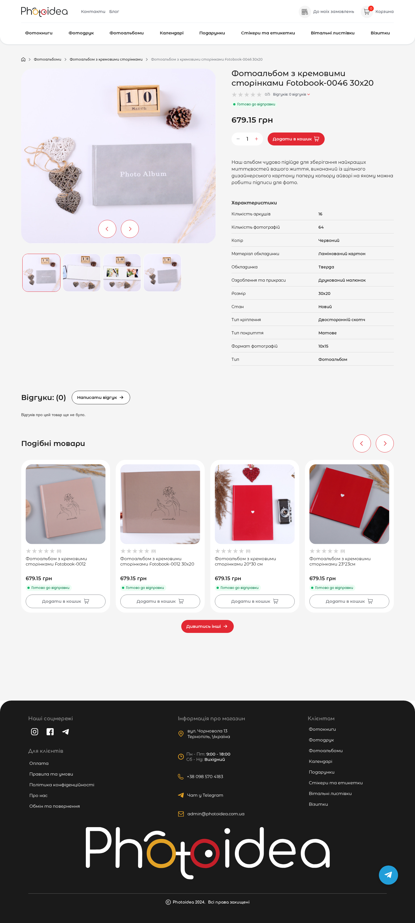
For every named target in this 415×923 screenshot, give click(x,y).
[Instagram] (34, 731)
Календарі (172, 33)
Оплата (39, 763)
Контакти (93, 11)
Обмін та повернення (54, 806)
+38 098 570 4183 (205, 776)
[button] (107, 229)
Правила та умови (51, 774)
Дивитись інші (203, 626)
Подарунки (212, 33)
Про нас (38, 795)
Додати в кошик (292, 139)
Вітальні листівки (333, 33)
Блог (114, 11)
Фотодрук (81, 33)
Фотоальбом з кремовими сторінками (106, 59)
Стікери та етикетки (268, 33)
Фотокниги (39, 33)
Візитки (380, 33)
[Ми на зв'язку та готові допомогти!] (388, 875)
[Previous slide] (362, 443)
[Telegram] (65, 731)
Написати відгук (97, 397)
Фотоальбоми (127, 33)
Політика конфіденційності (61, 784)
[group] (65, 536)
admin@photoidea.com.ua (215, 813)
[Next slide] (385, 443)
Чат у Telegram (205, 795)
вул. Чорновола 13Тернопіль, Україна (208, 733)
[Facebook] (50, 731)
